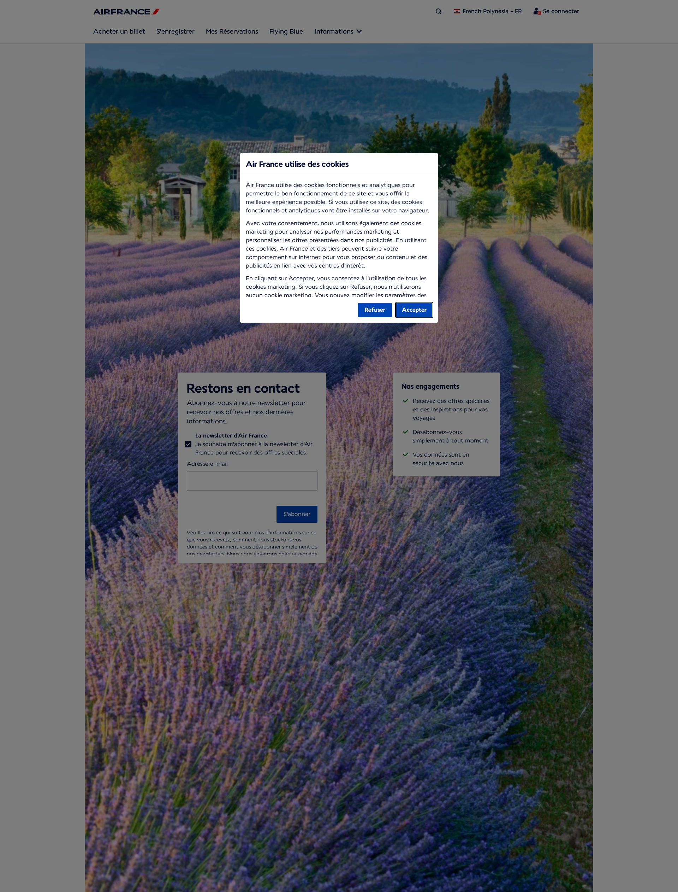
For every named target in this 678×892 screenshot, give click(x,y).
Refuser (375, 309)
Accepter (414, 309)
